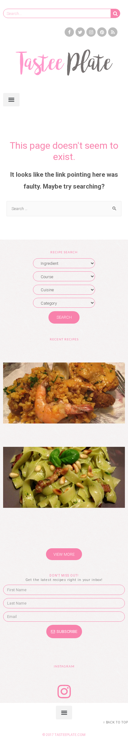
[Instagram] (91, 32)
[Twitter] (80, 32)
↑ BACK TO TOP (115, 722)
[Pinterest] (102, 32)
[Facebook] (69, 32)
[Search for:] (64, 208)
